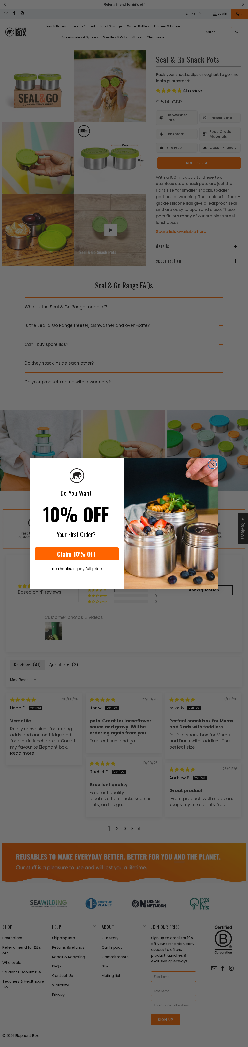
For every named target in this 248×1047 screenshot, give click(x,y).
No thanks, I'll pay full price (77, 569)
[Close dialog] (212, 464)
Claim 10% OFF (76, 554)
